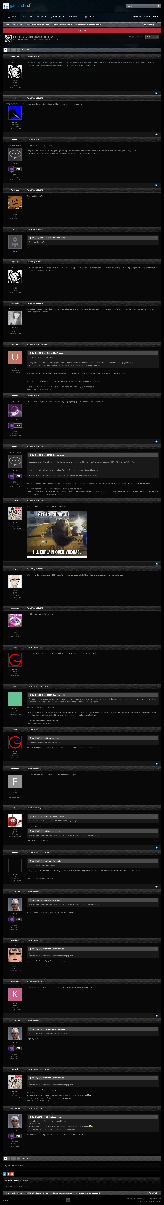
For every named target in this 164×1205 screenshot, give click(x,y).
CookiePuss (15, 892)
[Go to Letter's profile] (15, 660)
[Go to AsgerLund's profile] (15, 955)
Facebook (158, 24)
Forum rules (82, 30)
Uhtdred (15, 344)
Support (90, 16)
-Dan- (54, 861)
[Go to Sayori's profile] (15, 513)
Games (41, 16)
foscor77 (15, 769)
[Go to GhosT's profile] (15, 154)
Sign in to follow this (137, 37)
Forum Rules (75, 16)
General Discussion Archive (48, 39)
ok (15, 808)
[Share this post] (158, 57)
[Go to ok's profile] (15, 820)
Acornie (15, 396)
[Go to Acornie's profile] (15, 410)
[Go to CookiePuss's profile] (15, 904)
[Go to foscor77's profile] (15, 781)
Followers (150, 37)
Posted (35, 57)
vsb (15, 98)
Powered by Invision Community (150, 1201)
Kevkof (15, 852)
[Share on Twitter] (4, 1174)
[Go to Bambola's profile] (15, 318)
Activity (28, 16)
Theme (5, 1200)
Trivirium (15, 190)
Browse (13, 16)
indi (15, 569)
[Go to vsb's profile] (15, 113)
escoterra (15, 608)
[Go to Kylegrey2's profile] (15, 994)
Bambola (15, 303)
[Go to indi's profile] (15, 581)
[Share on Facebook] (8, 1174)
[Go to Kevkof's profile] (15, 865)
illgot (15, 686)
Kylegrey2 (15, 981)
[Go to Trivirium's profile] (15, 202)
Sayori (15, 500)
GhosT (15, 139)
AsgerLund (15, 940)
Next (13, 50)
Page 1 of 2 (26, 50)
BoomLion (19, 39)
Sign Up (156, 16)
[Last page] (18, 50)
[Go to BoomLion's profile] (8, 38)
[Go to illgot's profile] (15, 699)
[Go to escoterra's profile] (15, 620)
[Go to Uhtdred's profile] (15, 357)
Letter (15, 647)
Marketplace (58, 16)
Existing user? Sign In (141, 16)
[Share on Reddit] (12, 1174)
